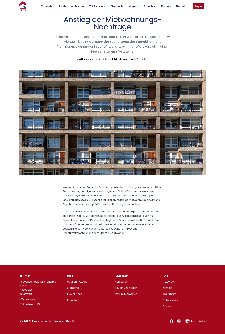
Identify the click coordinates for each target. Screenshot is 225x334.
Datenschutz (170, 300)
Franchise (150, 6)
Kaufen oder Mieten (71, 6)
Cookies (167, 306)
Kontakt (181, 6)
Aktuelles (168, 281)
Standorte (117, 6)
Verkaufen (47, 6)
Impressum (169, 294)
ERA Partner (74, 294)
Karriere (166, 6)
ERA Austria (96, 6)
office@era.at (27, 299)
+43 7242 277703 (29, 304)
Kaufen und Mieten (126, 288)
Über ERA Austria (77, 281)
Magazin (133, 6)
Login (198, 6)
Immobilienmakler (126, 294)
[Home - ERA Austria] (22, 6)
